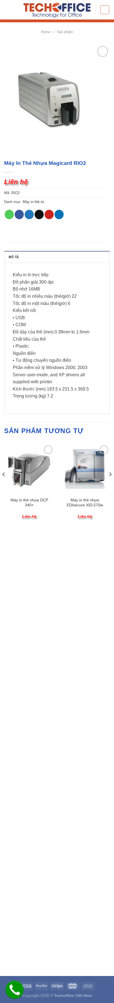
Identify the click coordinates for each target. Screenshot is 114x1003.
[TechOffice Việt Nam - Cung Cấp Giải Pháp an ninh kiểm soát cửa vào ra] (57, 9)
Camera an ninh (18, 718)
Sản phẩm (65, 32)
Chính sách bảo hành (23, 628)
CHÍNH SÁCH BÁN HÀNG (36, 596)
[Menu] (104, 9)
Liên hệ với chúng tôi (22, 574)
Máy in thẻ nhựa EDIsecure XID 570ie (85, 502)
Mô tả (14, 257)
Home (45, 32)
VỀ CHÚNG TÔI (23, 542)
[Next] (110, 485)
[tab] (57, 257)
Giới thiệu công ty (19, 552)
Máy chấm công (18, 669)
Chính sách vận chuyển (24, 606)
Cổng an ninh (16, 725)
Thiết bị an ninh (17, 683)
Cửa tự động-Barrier (22, 711)
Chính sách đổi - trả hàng (26, 613)
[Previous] (4, 485)
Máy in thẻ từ (33, 202)
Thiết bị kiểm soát (19, 675)
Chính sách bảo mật (22, 620)
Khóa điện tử (15, 690)
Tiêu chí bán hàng (20, 559)
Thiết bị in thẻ (16, 733)
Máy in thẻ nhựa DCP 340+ (29, 502)
